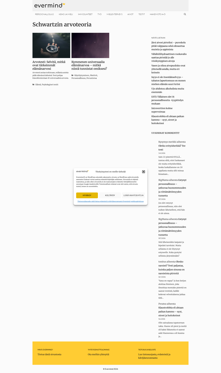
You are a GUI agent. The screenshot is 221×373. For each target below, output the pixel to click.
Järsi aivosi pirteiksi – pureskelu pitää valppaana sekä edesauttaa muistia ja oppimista (168, 46)
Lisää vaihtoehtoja (133, 195)
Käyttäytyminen (81, 75)
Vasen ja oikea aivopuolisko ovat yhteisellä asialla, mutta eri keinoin (168, 69)
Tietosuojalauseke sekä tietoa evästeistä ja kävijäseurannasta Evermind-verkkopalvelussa (111, 201)
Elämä (38, 84)
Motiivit (93, 75)
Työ (100, 14)
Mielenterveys (114, 14)
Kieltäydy (110, 195)
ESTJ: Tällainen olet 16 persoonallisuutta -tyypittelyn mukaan (167, 100)
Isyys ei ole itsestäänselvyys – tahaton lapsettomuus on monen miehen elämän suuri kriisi (168, 80)
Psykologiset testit (50, 84)
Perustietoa (91, 78)
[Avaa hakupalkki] (185, 14)
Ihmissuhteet (85, 14)
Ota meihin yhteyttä (98, 354)
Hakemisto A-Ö (157, 14)
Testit (142, 14)
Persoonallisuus (44, 14)
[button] (143, 171)
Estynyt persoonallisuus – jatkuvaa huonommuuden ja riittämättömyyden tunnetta (172, 188)
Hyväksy (87, 195)
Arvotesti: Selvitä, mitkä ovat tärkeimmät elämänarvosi (48, 65)
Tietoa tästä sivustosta (49, 354)
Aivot (130, 14)
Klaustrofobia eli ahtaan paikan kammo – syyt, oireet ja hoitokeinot (167, 120)
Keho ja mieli (66, 14)
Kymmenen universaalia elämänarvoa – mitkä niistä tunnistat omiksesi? (89, 65)
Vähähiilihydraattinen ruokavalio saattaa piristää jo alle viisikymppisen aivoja (169, 57)
